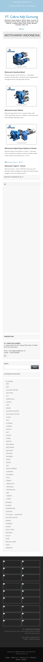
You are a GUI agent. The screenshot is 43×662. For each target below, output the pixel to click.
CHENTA (8, 402)
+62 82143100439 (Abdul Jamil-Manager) (22, 6)
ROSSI (8, 459)
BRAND (24, 659)
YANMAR (9, 496)
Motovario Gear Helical (14, 110)
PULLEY (8, 536)
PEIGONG (9, 453)
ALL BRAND (9, 381)
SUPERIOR (9, 471)
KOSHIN (8, 435)
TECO (8, 477)
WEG (7, 493)
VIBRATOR (9, 548)
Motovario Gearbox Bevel (15, 72)
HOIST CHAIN (10, 529)
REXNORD (9, 456)
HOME (7, 657)
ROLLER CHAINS (11, 542)
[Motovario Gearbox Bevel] (21, 58)
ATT (7, 396)
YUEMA (8, 499)
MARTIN (8, 441)
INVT (7, 432)
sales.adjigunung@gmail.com (22, 2)
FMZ (7, 420)
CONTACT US (23, 657)
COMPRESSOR (10, 508)
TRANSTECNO (10, 490)
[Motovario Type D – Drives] (14, 162)
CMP (7, 405)
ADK (7, 387)
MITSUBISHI (10, 444)
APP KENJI (9, 393)
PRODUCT (33, 657)
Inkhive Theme (20, 652)
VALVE (8, 545)
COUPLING (9, 511)
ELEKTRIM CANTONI (12, 411)
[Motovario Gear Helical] (21, 96)
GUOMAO (9, 426)
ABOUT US (14, 657)
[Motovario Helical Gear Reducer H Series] (21, 134)
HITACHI (8, 429)
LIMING (8, 438)
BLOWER (8, 505)
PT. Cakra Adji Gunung (21, 16)
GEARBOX (9, 523)
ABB (7, 384)
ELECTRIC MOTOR (11, 517)
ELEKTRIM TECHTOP (12, 414)
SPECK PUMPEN (11, 468)
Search (6, 363)
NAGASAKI (9, 450)
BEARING (9, 502)
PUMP (8, 538)
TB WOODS (9, 474)
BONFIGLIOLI (10, 399)
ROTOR (8, 462)
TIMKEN (8, 480)
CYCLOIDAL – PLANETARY (14, 514)
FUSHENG (9, 423)
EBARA (8, 408)
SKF (7, 465)
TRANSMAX (10, 487)
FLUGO (8, 417)
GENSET (8, 526)
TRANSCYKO (10, 483)
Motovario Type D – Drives (15, 166)
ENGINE (8, 520)
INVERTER (9, 532)
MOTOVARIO (10, 447)
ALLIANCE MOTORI (12, 390)
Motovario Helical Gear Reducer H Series (21, 148)
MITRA (18, 659)
